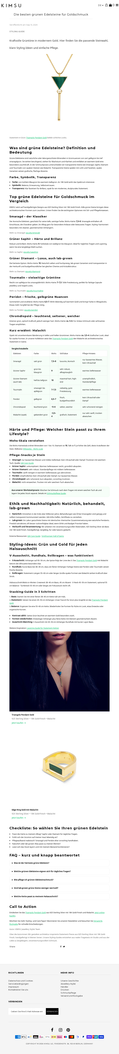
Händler (64, 987)
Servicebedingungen (18, 984)
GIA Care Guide (27, 463)
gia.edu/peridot (31, 310)
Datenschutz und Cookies (20, 981)
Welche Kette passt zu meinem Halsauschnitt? (36, 896)
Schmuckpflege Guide (56, 493)
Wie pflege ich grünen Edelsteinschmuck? (33, 879)
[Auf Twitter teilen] (64, 946)
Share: (12, 946)
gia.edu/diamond (32, 271)
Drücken (65, 990)
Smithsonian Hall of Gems (53, 536)
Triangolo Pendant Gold (36, 137)
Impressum (13, 987)
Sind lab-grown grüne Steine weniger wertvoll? (36, 888)
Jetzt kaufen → (19, 722)
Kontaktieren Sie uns (18, 990)
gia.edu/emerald (33, 232)
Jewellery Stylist (68, 984)
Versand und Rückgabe (72, 996)
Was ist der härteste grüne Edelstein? (31, 863)
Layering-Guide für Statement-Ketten (43, 628)
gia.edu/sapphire (30, 252)
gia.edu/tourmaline (35, 290)
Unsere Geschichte (70, 981)
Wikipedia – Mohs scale (33, 449)
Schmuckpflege (68, 993)
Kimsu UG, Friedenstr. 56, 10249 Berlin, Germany (68, 1044)
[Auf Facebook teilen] (60, 946)
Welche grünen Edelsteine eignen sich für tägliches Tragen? (42, 871)
